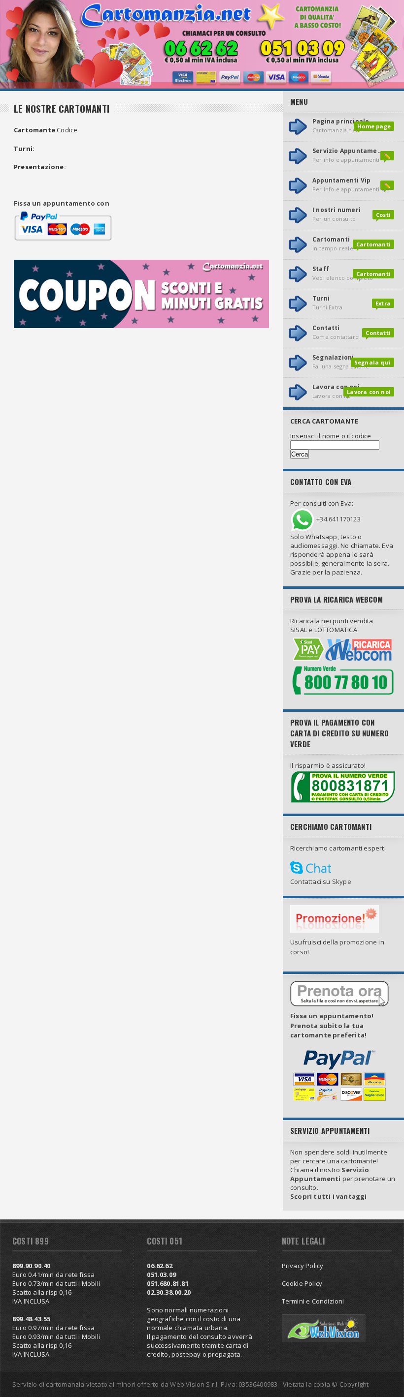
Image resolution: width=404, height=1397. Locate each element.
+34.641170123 (338, 519)
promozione (358, 942)
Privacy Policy (303, 1265)
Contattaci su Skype (320, 881)
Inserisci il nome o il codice (330, 435)
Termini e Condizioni (313, 1301)
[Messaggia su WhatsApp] (302, 519)
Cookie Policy (302, 1283)
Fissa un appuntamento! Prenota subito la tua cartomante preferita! (331, 1025)
